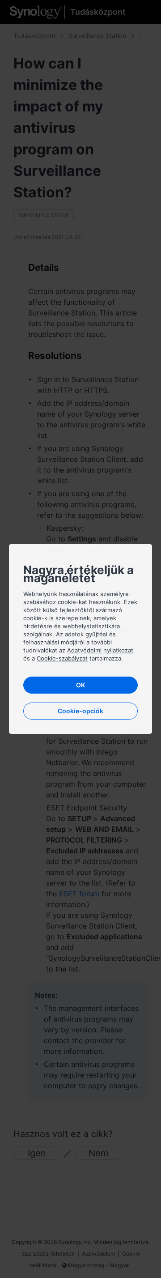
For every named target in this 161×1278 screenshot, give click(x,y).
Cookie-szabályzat (62, 658)
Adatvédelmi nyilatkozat (100, 650)
